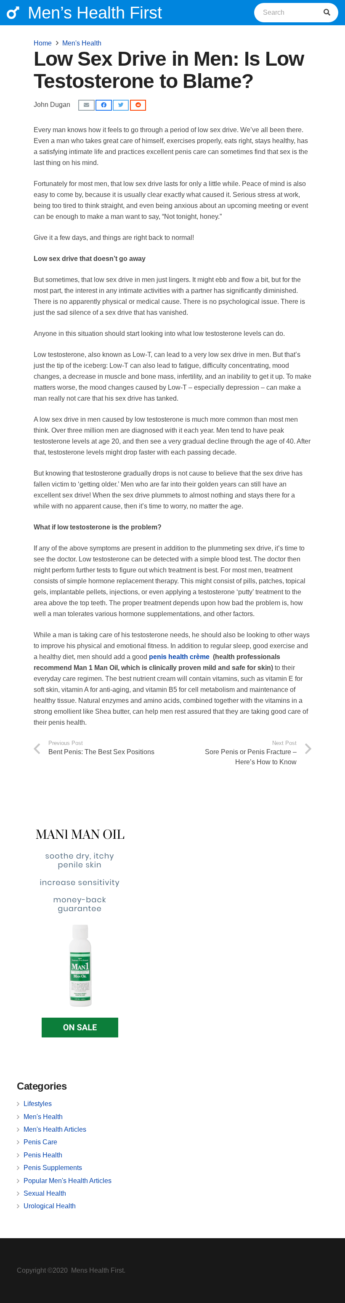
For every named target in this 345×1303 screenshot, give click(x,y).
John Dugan (52, 104)
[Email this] (86, 105)
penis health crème (179, 656)
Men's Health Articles (55, 1129)
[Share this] (103, 105)
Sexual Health (45, 1193)
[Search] (327, 12)
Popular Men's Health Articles (67, 1180)
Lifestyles (38, 1103)
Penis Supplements (53, 1167)
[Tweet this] (121, 105)
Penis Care (40, 1142)
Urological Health (50, 1206)
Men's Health (43, 1116)
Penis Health (43, 1155)
